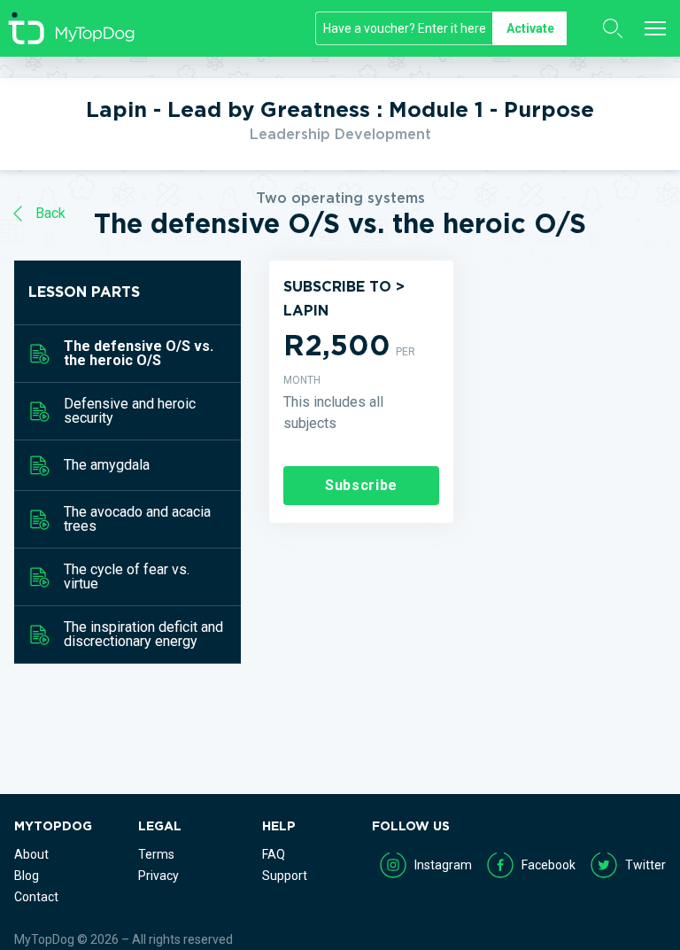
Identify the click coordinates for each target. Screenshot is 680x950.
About (31, 854)
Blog (26, 875)
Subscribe (361, 485)
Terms (156, 854)
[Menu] (655, 28)
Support (284, 875)
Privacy (158, 875)
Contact (36, 897)
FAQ (273, 854)
